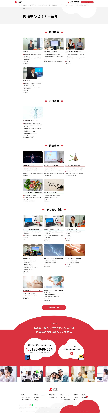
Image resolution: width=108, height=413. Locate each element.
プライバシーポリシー (22, 411)
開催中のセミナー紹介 (65, 395)
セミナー (61, 5)
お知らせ (76, 5)
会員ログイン (86, 5)
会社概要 (24, 5)
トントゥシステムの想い (32, 5)
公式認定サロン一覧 (53, 397)
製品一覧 (36, 394)
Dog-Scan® (36, 397)
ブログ (66, 5)
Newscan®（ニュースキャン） (40, 395)
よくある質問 (71, 5)
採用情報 (81, 5)
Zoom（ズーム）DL (46, 411)
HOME (20, 5)
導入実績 (36, 400)
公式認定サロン (54, 5)
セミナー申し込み (54, 307)
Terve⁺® (35, 399)
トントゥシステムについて (42, 5)
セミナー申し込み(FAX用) (65, 399)
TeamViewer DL (39, 411)
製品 (49, 5)
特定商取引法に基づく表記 (31, 411)
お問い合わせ (87, 2)
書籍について (84, 395)
